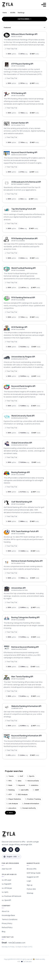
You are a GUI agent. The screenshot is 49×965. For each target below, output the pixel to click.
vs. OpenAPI (6, 900)
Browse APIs (31, 869)
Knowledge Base (8, 915)
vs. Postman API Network (11, 896)
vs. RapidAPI (6, 884)
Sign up (29, 885)
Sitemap (30, 893)
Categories (24, 19)
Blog (3, 931)
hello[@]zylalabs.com (16, 943)
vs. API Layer (6, 880)
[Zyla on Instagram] (17, 849)
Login (29, 881)
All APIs (12, 13)
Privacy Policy (7, 923)
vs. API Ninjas (7, 888)
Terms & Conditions (9, 919)
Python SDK (31, 889)
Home (5, 13)
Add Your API (7, 869)
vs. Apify (5, 892)
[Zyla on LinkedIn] (10, 849)
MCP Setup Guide (33, 873)
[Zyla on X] (4, 849)
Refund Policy (7, 927)
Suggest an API (33, 877)
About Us (5, 911)
